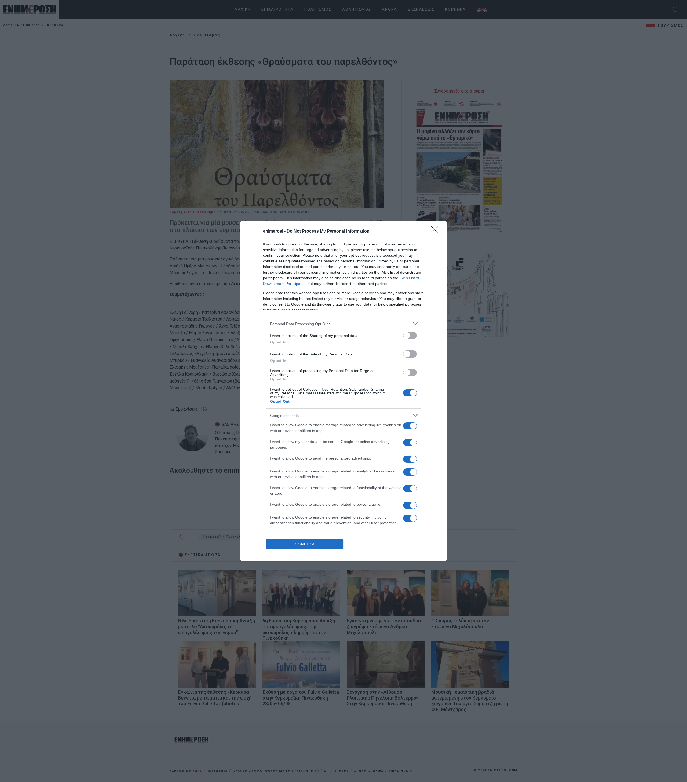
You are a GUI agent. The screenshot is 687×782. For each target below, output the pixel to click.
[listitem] (343, 323)
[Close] (436, 231)
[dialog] (343, 391)
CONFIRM (305, 544)
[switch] (410, 335)
